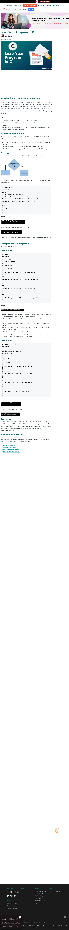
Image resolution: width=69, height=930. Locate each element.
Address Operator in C (9, 447)
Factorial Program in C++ (10, 445)
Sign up (37, 903)
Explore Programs (40, 896)
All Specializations (53, 5)
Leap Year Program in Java (11, 449)
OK (20, 916)
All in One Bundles (40, 900)
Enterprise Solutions (41, 891)
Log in (24, 9)
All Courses (41, 5)
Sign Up (31, 9)
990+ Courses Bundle (29, 5)
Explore (8, 5)
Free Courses (17, 5)
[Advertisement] (12, 475)
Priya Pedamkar (9, 36)
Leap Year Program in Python (11, 451)
